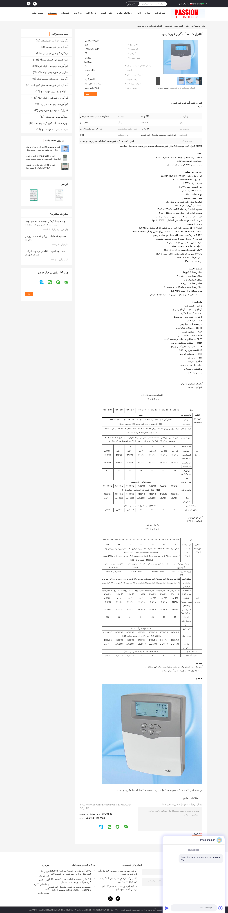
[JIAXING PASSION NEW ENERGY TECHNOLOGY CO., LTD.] (188, 13)
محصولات (52, 13)
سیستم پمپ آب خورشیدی (54, 129)
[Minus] (167, 840)
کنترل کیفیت (106, 13)
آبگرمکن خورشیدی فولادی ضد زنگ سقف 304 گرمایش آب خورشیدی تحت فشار (70, 880)
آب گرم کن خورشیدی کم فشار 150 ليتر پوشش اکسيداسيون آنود (119, 888)
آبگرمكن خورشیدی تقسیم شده (52, 78)
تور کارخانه (91, 13)
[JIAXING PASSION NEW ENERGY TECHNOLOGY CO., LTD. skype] (43, 282)
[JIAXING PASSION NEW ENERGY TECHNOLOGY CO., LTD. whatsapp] (60, 282)
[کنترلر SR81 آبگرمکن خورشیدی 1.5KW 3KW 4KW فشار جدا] (65, 166)
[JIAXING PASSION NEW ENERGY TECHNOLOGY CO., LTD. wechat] (52, 282)
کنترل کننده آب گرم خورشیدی (182, 88)
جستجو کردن (133, 4)
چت (87, 94)
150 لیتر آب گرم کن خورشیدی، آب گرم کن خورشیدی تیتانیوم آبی (118, 880)
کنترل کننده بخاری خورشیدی (176, 26)
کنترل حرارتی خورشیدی (155, 790)
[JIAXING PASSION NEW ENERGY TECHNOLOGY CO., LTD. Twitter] (29, 4)
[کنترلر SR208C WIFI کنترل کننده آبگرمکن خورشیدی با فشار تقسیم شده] (65, 157)
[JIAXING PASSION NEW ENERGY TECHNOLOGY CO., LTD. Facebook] (35, 4)
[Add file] (220, 908)
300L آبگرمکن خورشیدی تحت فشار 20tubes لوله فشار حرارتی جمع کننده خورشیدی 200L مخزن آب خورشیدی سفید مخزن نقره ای (70, 873)
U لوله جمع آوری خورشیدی (54, 91)
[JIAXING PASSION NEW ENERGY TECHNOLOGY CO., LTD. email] (68, 282)
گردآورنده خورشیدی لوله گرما (52, 66)
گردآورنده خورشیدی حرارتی (54, 104)
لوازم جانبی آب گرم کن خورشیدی (51, 123)
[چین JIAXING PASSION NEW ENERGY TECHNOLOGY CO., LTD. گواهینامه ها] (34, 195)
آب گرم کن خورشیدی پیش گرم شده (49, 85)
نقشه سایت (43, 893)
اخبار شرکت (160, 13)
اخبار (138, 13)
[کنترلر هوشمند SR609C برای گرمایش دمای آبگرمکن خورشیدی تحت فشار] (65, 148)
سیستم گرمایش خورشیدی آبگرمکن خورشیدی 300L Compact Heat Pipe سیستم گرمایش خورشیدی (70, 889)
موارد (147, 13)
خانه (204, 26)
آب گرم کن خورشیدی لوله (54, 53)
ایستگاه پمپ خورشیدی (56, 116)
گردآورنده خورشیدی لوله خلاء (53, 97)
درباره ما (78, 13)
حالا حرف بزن (185, 3)
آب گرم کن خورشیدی (57, 46)
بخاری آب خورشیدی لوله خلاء (53, 72)
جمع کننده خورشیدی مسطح (54, 59)
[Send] (166, 908)
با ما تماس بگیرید (124, 13)
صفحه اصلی (37, 13)
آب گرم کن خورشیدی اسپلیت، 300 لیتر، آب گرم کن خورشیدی (117, 872)
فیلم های (65, 13)
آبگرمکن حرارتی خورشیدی (54, 40)
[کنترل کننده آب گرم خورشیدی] (180, 57)
